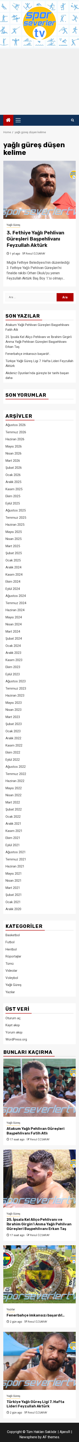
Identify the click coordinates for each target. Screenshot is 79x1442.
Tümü (9, 964)
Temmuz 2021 (15, 859)
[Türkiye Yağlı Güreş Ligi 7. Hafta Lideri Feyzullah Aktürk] (39, 1361)
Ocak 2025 (13, 560)
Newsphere (28, 1437)
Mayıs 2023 (13, 703)
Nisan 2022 (13, 795)
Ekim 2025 (12, 496)
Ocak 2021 (13, 902)
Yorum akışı (13, 1032)
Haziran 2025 (14, 525)
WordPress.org (16, 1039)
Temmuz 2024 (15, 603)
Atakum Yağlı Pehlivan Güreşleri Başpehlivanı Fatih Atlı (36, 1131)
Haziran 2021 (14, 866)
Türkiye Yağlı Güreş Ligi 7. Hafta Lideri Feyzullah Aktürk (35, 1404)
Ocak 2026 (13, 475)
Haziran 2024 (14, 610)
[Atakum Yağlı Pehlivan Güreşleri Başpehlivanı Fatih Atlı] (39, 1088)
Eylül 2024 (12, 589)
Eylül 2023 (12, 674)
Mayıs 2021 (13, 874)
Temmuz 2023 (15, 688)
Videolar (11, 971)
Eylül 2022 (12, 760)
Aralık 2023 (13, 653)
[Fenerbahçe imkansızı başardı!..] (39, 1274)
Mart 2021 (12, 888)
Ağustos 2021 (15, 852)
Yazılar (10, 992)
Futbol (9, 942)
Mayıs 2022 (13, 788)
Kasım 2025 (13, 489)
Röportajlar (13, 956)
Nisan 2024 (13, 624)
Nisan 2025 (13, 539)
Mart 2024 (12, 631)
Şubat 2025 (13, 553)
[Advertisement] (39, 82)
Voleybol (11, 978)
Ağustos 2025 (15, 510)
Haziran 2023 (14, 695)
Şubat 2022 (13, 809)
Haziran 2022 (14, 781)
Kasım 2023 (13, 660)
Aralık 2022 (13, 738)
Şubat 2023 (13, 724)
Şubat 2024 (13, 638)
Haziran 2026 (14, 439)
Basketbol (12, 935)
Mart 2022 (12, 802)
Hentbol (11, 949)
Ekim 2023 (12, 667)
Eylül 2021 (12, 845)
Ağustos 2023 (15, 681)
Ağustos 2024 (15, 596)
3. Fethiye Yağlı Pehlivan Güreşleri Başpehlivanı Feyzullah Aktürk (35, 239)
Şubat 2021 (13, 895)
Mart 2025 (12, 546)
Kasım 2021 (13, 831)
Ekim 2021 (12, 838)
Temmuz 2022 (15, 774)
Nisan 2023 (13, 710)
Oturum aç (13, 1018)
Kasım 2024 (13, 575)
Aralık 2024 (13, 567)
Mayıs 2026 (13, 446)
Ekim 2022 (12, 752)
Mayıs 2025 (13, 532)
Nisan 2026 (13, 453)
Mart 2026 (12, 461)
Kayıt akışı (12, 1025)
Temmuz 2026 (15, 432)
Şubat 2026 (13, 468)
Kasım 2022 (13, 745)
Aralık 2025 (13, 482)
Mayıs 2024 (13, 617)
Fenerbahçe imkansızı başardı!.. (27, 354)
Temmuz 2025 (15, 518)
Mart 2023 (12, 717)
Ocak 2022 (13, 817)
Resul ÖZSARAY (35, 253)
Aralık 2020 (13, 909)
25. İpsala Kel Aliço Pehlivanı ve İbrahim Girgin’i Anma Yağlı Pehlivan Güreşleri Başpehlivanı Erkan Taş (38, 342)
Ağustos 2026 (15, 425)
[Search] (72, 120)
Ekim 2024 (12, 582)
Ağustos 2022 (15, 767)
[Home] (8, 120)
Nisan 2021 (13, 881)
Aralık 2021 (13, 824)
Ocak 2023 (13, 731)
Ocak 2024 (13, 646)
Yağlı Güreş (13, 224)
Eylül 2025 (12, 503)
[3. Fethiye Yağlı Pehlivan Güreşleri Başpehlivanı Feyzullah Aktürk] (39, 190)
